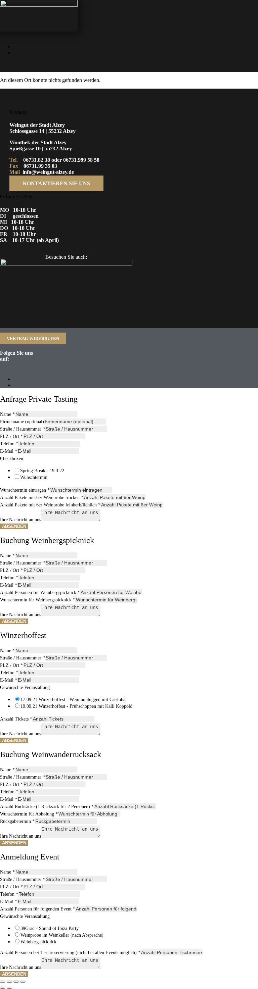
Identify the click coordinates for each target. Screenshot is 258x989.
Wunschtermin (33, 477)
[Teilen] (16, 982)
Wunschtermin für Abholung (29, 814)
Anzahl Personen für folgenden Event (37, 908)
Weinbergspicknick (38, 941)
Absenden (14, 526)
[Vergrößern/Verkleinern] (2, 982)
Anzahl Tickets (16, 719)
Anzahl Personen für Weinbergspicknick (40, 592)
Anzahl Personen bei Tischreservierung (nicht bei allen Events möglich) (70, 952)
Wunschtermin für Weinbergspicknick (37, 599)
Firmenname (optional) (22, 421)
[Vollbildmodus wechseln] (9, 982)
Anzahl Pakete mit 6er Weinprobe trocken (41, 497)
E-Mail (8, 451)
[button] (177, 64)
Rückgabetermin (17, 821)
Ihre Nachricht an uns (20, 519)
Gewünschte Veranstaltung (25, 687)
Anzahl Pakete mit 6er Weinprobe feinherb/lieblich (50, 504)
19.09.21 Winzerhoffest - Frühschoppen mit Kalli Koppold (76, 706)
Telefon (9, 443)
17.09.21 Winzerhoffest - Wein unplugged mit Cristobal (73, 699)
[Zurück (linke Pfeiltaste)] (2, 988)
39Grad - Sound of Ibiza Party (49, 928)
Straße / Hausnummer (22, 429)
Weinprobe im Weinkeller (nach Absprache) (61, 935)
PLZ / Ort (11, 436)
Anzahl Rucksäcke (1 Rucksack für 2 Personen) (47, 806)
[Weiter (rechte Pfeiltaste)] (9, 988)
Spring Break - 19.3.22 (42, 470)
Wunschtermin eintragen (25, 490)
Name (7, 414)
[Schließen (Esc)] (23, 982)
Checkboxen (11, 458)
